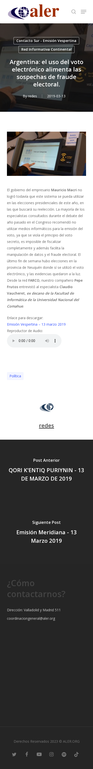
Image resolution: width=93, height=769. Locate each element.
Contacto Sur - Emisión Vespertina (46, 40)
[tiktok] (76, 754)
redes (32, 96)
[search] (73, 11)
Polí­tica (15, 376)
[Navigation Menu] (83, 11)
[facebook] (27, 754)
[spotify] (64, 754)
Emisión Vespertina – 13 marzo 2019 (36, 324)
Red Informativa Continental (46, 49)
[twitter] (14, 754)
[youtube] (39, 754)
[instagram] (51, 754)
